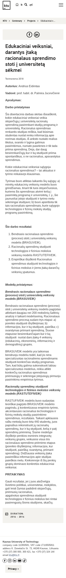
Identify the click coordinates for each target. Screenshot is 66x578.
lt (21, 5)
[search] (26, 5)
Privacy (12, 569)
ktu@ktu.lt (14, 555)
